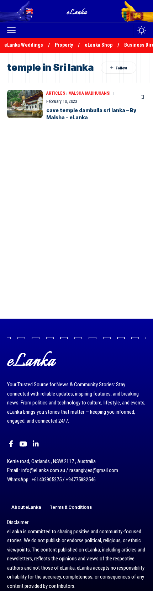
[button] (13, 30)
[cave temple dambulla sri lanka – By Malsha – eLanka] (25, 104)
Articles (55, 93)
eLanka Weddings (23, 45)
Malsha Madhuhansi (89, 93)
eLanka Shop (98, 45)
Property (64, 45)
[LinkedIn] (36, 444)
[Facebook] (11, 444)
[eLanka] (77, 11)
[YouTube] (22, 444)
